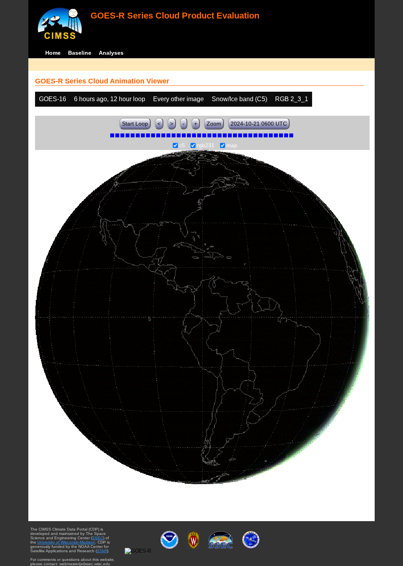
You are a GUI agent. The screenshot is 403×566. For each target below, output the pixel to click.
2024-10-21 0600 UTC (259, 123)
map (231, 145)
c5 (182, 145)
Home (53, 53)
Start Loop (135, 123)
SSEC (97, 538)
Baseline (79, 53)
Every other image (178, 99)
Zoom (214, 123)
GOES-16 (52, 99)
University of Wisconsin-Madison (66, 542)
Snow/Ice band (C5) (239, 99)
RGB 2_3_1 (291, 99)
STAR (102, 551)
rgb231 (205, 145)
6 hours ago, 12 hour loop (109, 99)
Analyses (111, 53)
